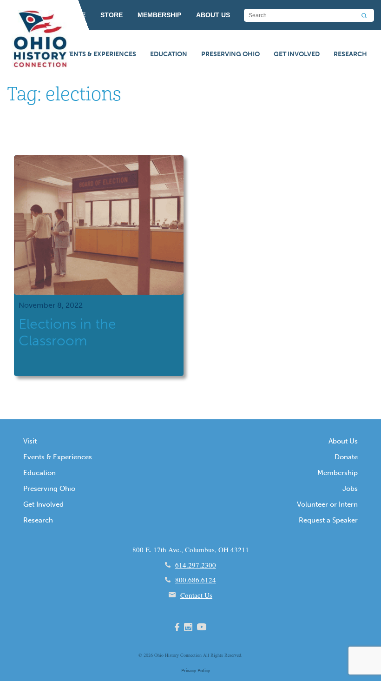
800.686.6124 (195, 579)
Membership (337, 473)
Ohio (159, 655)
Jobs (350, 488)
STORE (111, 15)
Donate (346, 457)
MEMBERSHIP (159, 15)
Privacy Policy (195, 671)
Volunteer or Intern (327, 504)
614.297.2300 (195, 564)
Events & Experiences (99, 54)
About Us (343, 441)
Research (350, 54)
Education (168, 54)
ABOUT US (213, 15)
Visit (30, 441)
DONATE (72, 15)
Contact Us (196, 595)
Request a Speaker (328, 520)
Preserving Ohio (230, 54)
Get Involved (297, 54)
